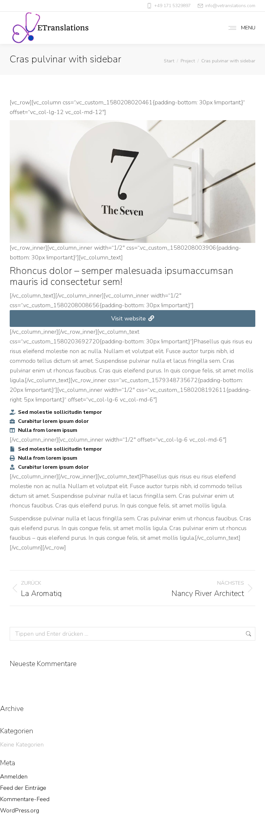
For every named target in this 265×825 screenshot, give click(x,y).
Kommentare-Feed (24, 799)
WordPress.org (19, 810)
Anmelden (13, 776)
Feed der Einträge (23, 788)
